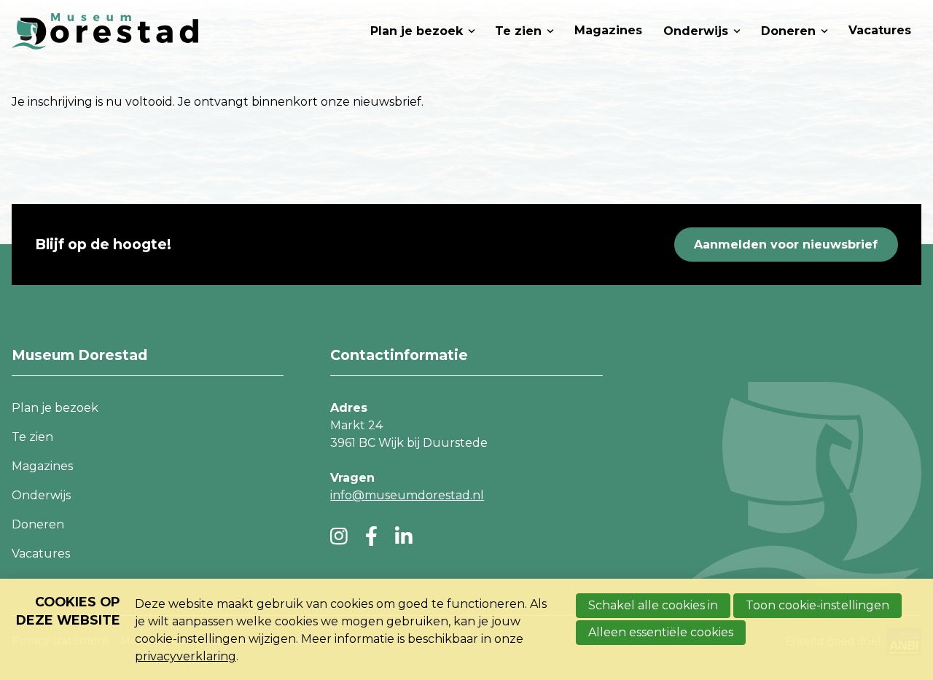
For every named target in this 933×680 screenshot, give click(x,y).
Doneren (788, 31)
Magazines (608, 30)
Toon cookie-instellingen (817, 605)
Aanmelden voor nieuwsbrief (786, 244)
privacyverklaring (185, 656)
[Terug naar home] (105, 31)
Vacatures (879, 30)
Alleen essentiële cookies (660, 632)
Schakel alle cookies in (653, 605)
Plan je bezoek (416, 31)
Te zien (518, 31)
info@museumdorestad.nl (407, 495)
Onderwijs (695, 31)
